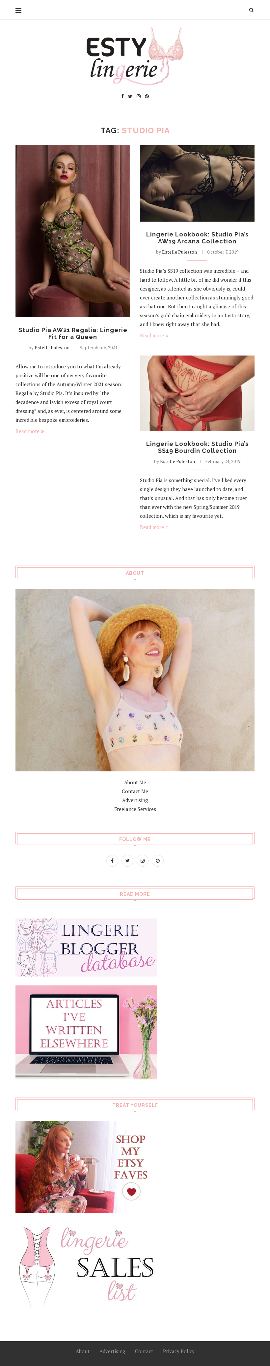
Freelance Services (135, 809)
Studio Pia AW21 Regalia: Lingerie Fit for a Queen (72, 333)
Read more (27, 431)
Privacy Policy (179, 1351)
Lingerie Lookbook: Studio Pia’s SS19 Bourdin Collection (197, 447)
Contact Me (135, 791)
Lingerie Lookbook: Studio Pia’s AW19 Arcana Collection (197, 238)
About (83, 1351)
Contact (144, 1351)
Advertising (135, 800)
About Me (135, 782)
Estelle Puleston (52, 347)
